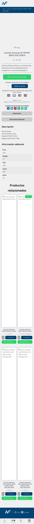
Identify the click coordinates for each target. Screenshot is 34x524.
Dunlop (16, 102)
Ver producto (11, 337)
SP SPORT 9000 (26, 102)
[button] (3, 337)
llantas (20, 102)
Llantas (9, 9)
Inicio (4, 9)
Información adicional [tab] (17, 119)
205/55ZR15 (12, 102)
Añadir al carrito (19, 86)
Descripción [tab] (17, 113)
